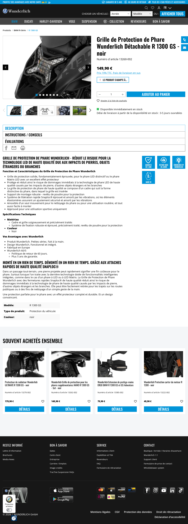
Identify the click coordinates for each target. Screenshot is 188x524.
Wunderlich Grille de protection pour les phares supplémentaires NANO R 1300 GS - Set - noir (70, 385)
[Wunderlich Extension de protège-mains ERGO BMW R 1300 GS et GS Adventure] (117, 364)
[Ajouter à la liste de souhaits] (42, 401)
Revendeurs (102, 459)
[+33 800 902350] (184, 39)
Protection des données (138, 512)
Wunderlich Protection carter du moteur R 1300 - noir (163, 384)
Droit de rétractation (168, 512)
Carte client (55, 455)
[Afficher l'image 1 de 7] (36, 95)
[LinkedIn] (172, 490)
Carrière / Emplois (58, 463)
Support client (150, 459)
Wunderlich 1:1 (151, 455)
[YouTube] (164, 490)
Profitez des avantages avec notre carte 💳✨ (25, 2)
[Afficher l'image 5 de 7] (50, 95)
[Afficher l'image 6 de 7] (54, 95)
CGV (117, 512)
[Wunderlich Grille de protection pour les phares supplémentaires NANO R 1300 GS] (71, 364)
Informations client (105, 451)
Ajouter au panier (156, 94)
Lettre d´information (12, 451)
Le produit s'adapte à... (114, 80)
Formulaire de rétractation (109, 468)
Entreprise (54, 459)
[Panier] (183, 7)
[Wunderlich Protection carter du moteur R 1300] (163, 364)
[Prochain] (88, 67)
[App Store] (61, 490)
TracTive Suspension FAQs (62, 472)
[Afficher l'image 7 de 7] (57, 95)
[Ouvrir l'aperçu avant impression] (23, 148)
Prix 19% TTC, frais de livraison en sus (119, 72)
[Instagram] (155, 490)
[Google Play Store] (61, 499)
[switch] (9, 510)
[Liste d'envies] (152, 7)
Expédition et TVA (105, 455)
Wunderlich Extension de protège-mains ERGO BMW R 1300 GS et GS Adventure (116, 384)
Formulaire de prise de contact (158, 463)
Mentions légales (100, 512)
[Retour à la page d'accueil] (16, 10)
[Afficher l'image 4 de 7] (47, 95)
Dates (52, 451)
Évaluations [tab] (14, 141)
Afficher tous (172, 13)
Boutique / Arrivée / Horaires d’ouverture (162, 451)
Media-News (8, 459)
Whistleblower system (154, 468)
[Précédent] (5, 67)
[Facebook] (147, 490)
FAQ (98, 463)
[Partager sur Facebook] (6, 148)
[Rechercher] (146, 7)
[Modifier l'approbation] (14, 518)
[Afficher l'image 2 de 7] (40, 95)
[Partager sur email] (14, 148)
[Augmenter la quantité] (123, 94)
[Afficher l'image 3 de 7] (43, 95)
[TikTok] (180, 490)
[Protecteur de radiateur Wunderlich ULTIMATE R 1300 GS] (24, 364)
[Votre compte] (159, 7)
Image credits (56, 468)
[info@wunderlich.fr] (184, 47)
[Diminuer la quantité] (100, 94)
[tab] (94, 128)
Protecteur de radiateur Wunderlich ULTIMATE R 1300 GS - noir (21, 384)
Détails (24, 409)
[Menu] (14, 496)
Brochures (7, 455)
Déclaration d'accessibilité (170, 517)
